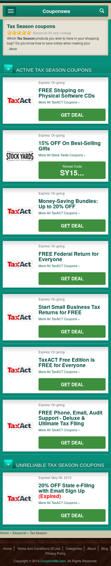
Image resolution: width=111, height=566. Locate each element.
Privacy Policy (55, 553)
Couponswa (56, 11)
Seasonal (19, 532)
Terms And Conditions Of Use (38, 548)
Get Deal (72, 115)
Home (4, 532)
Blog (104, 548)
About (91, 548)
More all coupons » (59, 102)
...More (12, 48)
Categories (74, 548)
